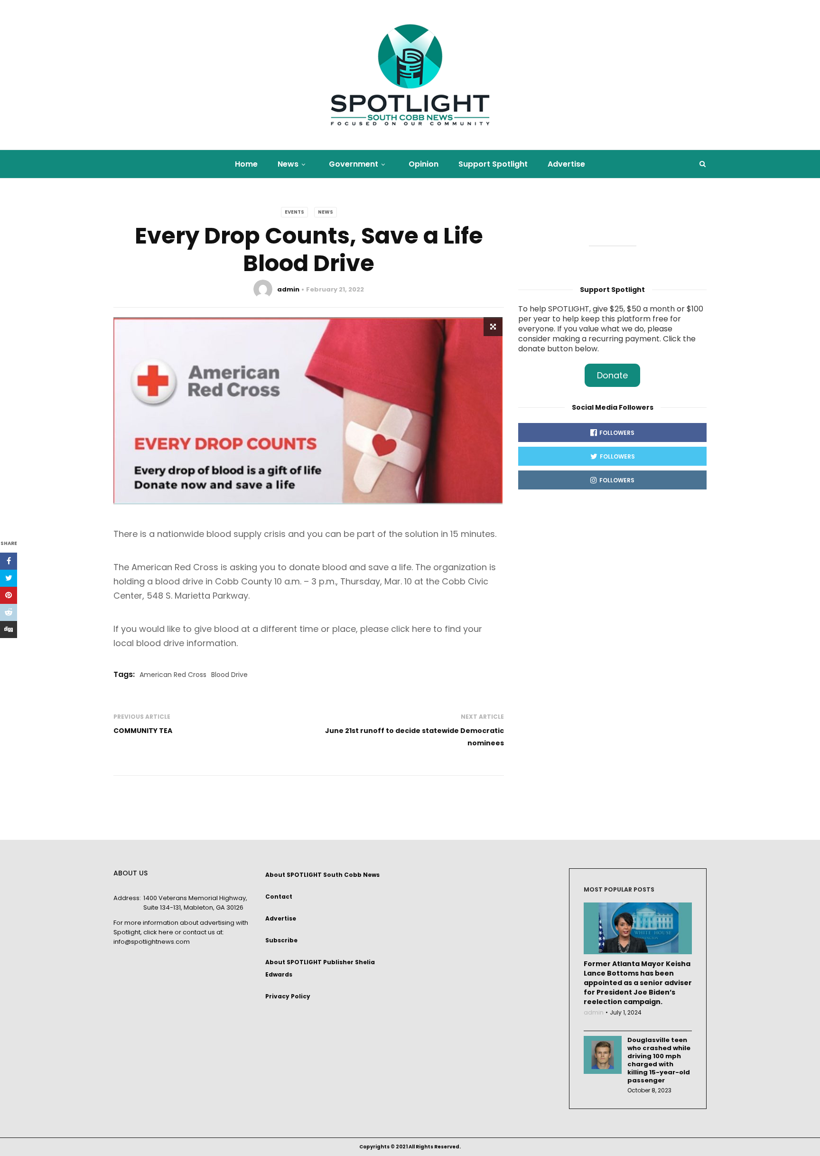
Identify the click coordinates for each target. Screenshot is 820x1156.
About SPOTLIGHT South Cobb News (322, 875)
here (422, 629)
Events (294, 212)
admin (288, 289)
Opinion (423, 164)
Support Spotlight (493, 164)
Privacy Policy (287, 996)
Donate (612, 375)
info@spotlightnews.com (151, 941)
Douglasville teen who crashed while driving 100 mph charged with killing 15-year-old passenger (658, 1060)
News (288, 164)
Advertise (566, 164)
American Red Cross (173, 674)
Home (246, 164)
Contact (278, 897)
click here (158, 932)
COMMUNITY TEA (142, 730)
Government (353, 164)
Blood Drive (229, 674)
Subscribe (281, 940)
